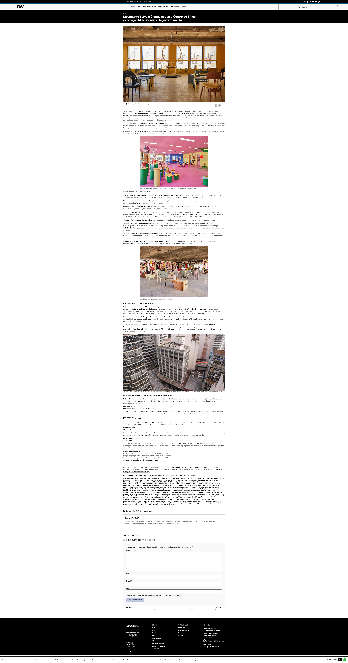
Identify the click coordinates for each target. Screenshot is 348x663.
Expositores (147, 511)
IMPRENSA (184, 7)
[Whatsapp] (321, 2)
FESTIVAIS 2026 (135, 7)
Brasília (180, 633)
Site (127, 588)
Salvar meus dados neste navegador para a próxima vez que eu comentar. (154, 595)
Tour (153, 627)
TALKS (165, 7)
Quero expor (156, 649)
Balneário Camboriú (184, 630)
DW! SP (139, 511)
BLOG (154, 7)
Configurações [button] (332, 660)
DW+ (153, 641)
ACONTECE (147, 7)
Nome (128, 574)
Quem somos (156, 638)
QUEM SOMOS (174, 7)
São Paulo (181, 635)
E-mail (129, 581)
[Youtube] (313, 2)
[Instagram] (305, 2)
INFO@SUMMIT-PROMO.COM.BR (211, 630)
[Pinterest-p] (316, 2)
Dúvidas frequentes (158, 646)
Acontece (155, 633)
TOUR (160, 7)
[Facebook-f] (307, 2)
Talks (153, 630)
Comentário (131, 550)
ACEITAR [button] (342, 659)
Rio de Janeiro (182, 627)
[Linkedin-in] (310, 2)
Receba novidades (158, 643)
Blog (153, 635)
